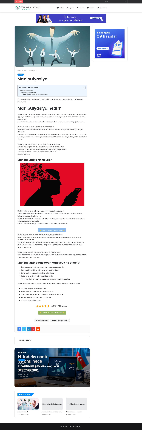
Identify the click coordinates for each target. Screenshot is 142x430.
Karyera (70, 8)
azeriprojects (25, 340)
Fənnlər (60, 8)
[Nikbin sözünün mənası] (76, 404)
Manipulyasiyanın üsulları (29, 92)
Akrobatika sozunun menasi (51, 412)
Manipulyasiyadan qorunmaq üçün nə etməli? (35, 94)
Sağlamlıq (91, 8)
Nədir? (26, 70)
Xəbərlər (80, 8)
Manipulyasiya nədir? (26, 90)
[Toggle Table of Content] (83, 87)
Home (21, 70)
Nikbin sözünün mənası (74, 412)
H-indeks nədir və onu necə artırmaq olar (38, 368)
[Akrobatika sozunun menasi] (52, 404)
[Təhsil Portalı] (27, 7)
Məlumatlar (101, 8)
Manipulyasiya (42, 320)
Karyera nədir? (22, 412)
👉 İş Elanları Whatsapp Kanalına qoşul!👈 (52, 312)
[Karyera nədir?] (28, 404)
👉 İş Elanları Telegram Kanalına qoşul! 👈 (52, 230)
